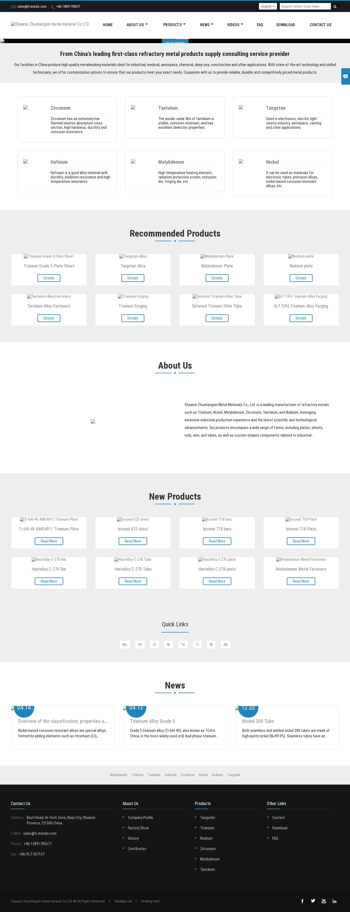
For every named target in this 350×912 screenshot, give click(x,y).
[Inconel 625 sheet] (133, 519)
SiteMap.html (150, 901)
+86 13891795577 (68, 6)
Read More (49, 541)
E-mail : (16, 833)
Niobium (206, 838)
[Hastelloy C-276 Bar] (49, 559)
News (204, 25)
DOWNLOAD (285, 25)
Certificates (137, 849)
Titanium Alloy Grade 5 (152, 721)
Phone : (16, 844)
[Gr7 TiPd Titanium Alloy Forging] (301, 296)
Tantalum (207, 869)
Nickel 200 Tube (258, 721)
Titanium (207, 828)
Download (279, 828)
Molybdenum (210, 859)
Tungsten (207, 817)
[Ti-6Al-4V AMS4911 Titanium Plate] (49, 519)
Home (108, 25)
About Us (135, 25)
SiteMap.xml (123, 901)
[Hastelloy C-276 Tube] (132, 559)
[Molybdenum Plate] (217, 256)
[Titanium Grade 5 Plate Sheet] (49, 256)
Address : (18, 817)
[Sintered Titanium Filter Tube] (217, 296)
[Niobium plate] (301, 256)
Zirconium (208, 849)
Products (172, 25)
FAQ (260, 25)
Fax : (14, 854)
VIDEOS (233, 25)
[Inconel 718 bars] (217, 519)
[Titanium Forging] (133, 296)
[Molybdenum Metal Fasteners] (301, 559)
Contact (278, 817)
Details (48, 278)
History (133, 838)
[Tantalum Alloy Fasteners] (49, 296)
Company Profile (140, 817)
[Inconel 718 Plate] (301, 519)
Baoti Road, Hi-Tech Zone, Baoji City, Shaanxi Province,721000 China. (61, 820)
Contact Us (320, 25)
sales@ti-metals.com (31, 6)
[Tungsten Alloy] (133, 256)
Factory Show (138, 828)
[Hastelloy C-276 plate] (217, 559)
